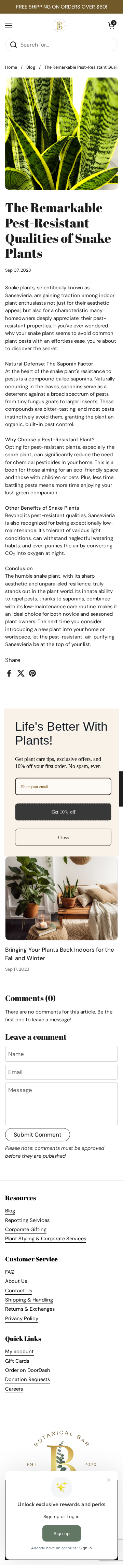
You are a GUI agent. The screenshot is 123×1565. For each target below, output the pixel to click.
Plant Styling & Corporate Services (45, 1238)
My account (19, 1351)
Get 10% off (63, 811)
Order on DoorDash (27, 1370)
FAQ (10, 1272)
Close (63, 837)
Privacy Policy (21, 1318)
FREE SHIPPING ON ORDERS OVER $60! (61, 7)
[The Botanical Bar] (60, 25)
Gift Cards (17, 1361)
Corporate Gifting (25, 1229)
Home (11, 67)
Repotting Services (27, 1220)
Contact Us (18, 1290)
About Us (16, 1281)
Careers (14, 1388)
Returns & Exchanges (30, 1309)
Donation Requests (27, 1379)
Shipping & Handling (29, 1299)
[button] (111, 25)
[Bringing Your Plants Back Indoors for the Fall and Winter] (61, 898)
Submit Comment (38, 1134)
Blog (30, 67)
